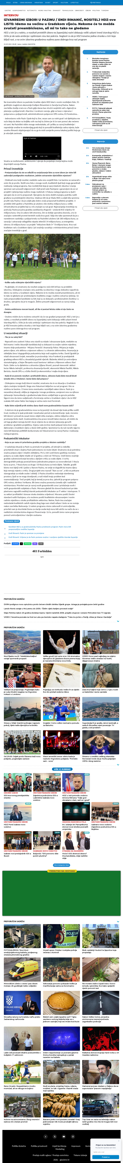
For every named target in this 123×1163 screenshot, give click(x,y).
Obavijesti (79, 10)
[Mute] (36, 156)
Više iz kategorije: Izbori (61, 865)
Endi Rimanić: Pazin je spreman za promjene (26, 533)
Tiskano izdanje (80, 1155)
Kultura (64, 2)
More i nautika (44, 10)
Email (40, 543)
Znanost (57, 10)
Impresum (76, 1146)
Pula (8, 2)
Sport (55, 2)
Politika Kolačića (19, 1146)
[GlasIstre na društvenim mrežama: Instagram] (75, 1137)
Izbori (88, 10)
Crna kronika (26, 2)
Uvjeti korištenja (59, 1146)
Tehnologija (67, 10)
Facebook (15, 543)
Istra (15, 2)
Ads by (57, 159)
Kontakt (89, 1146)
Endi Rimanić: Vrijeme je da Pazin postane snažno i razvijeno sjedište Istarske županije (43, 537)
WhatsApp (27, 543)
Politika (96, 10)
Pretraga (96, 2)
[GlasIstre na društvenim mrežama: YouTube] (66, 1137)
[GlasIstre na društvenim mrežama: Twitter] (57, 1137)
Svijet (47, 2)
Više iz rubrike (62, 769)
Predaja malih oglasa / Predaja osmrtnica (51, 1155)
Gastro (8, 10)
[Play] (25, 156)
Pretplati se (106, 1157)
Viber (34, 543)
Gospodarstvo (19, 10)
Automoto (32, 10)
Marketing (60, 1149)
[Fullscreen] (58, 156)
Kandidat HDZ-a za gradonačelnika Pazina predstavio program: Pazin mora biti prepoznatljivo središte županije (40, 528)
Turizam (105, 10)
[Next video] (31, 156)
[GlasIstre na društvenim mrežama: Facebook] (48, 1137)
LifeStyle (74, 2)
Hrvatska (38, 2)
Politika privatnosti (39, 1146)
